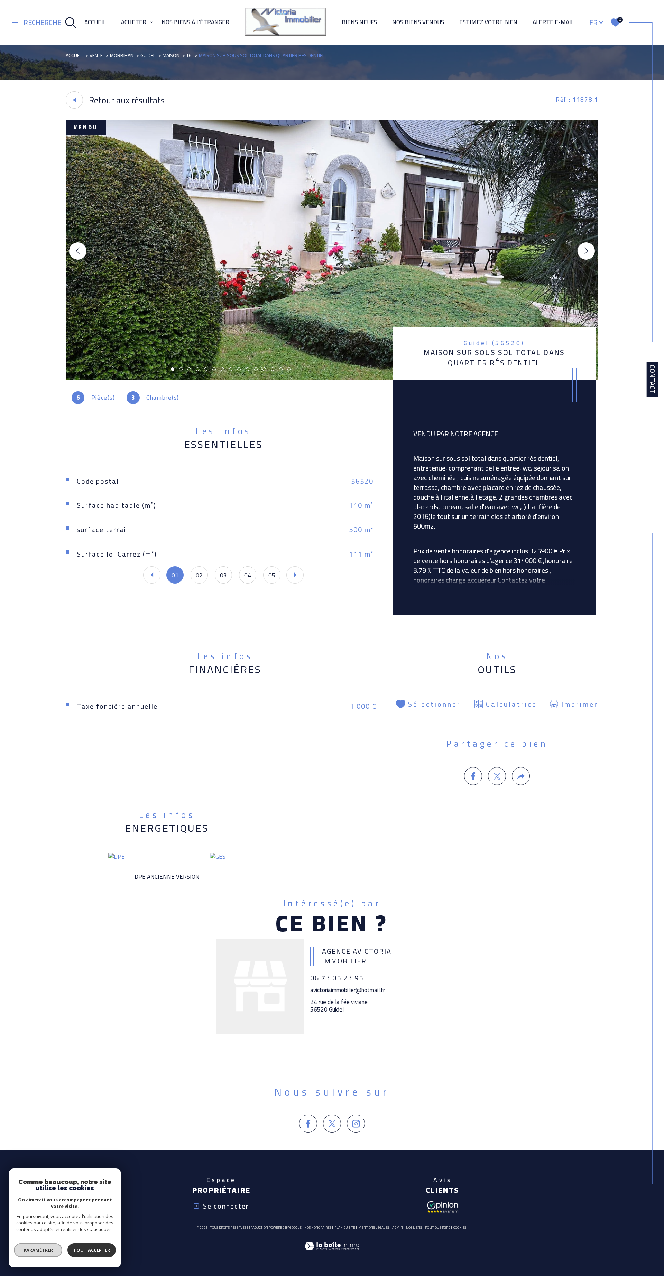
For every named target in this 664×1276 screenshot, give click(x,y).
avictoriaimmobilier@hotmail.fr (347, 990)
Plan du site (344, 1227)
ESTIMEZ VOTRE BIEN (488, 22)
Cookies (459, 1228)
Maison (171, 55)
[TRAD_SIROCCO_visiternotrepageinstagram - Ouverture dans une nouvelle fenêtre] (356, 1124)
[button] (586, 251)
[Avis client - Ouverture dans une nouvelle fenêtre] (442, 1206)
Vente (96, 55)
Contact (652, 379)
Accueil (95, 22)
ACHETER (133, 22)
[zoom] (332, 377)
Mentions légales (373, 1227)
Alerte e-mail (553, 22)
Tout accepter (91, 1250)
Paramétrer (38, 1250)
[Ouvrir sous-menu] (152, 22)
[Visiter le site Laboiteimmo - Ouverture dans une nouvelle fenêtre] (331, 1254)
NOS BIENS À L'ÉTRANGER (195, 22)
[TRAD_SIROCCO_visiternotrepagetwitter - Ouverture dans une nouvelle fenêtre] (332, 1124)
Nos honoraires (317, 1227)
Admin (397, 1227)
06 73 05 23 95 (336, 977)
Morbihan (121, 55)
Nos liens (414, 1227)
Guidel (147, 55)
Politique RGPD (437, 1227)
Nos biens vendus (418, 22)
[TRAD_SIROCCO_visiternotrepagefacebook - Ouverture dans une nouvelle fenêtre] (308, 1124)
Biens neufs (359, 22)
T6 (189, 55)
